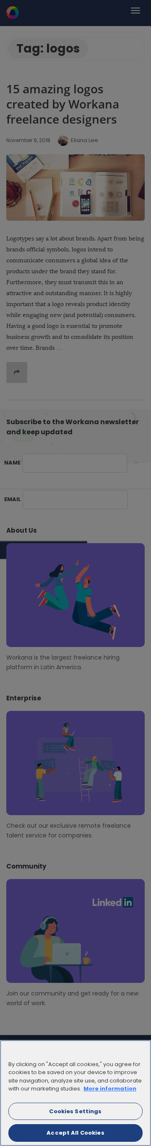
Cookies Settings (75, 1111)
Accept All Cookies (75, 1133)
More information (109, 1089)
